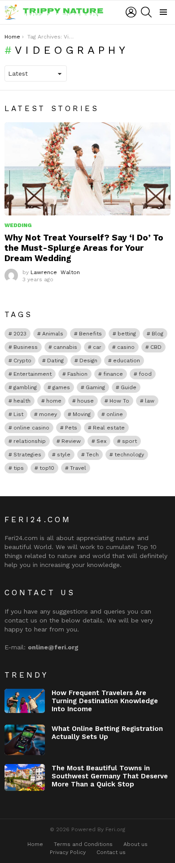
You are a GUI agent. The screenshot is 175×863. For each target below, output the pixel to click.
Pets (71, 428)
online (114, 414)
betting (127, 334)
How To (119, 401)
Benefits (90, 334)
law (149, 401)
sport (129, 441)
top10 (46, 468)
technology (129, 454)
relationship (29, 441)
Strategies (27, 454)
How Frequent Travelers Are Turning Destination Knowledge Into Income (105, 701)
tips (18, 468)
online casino (31, 428)
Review (71, 441)
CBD (156, 347)
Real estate (109, 428)
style (63, 454)
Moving (82, 414)
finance (113, 374)
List (18, 414)
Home (35, 844)
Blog (157, 334)
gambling (25, 387)
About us (135, 844)
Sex (101, 441)
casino (126, 347)
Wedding (18, 225)
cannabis (65, 347)
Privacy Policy (68, 852)
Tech (92, 454)
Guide (128, 387)
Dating (55, 360)
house (85, 401)
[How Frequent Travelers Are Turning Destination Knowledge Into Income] (24, 701)
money (48, 414)
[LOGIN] (131, 12)
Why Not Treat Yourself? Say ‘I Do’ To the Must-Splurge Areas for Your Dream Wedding (83, 247)
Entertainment (32, 374)
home (53, 401)
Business (25, 347)
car (97, 347)
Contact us (111, 852)
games (61, 387)
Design (88, 360)
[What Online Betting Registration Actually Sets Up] (24, 740)
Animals (52, 334)
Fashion (77, 374)
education (126, 360)
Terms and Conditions (83, 844)
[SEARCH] (146, 12)
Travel (78, 468)
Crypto (22, 360)
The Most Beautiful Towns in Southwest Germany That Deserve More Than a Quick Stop (110, 776)
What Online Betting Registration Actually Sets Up (107, 733)
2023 (19, 334)
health (22, 401)
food (145, 374)
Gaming (95, 387)
